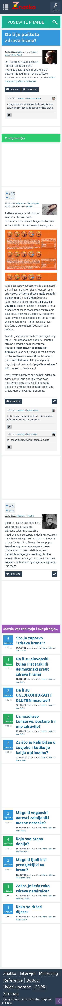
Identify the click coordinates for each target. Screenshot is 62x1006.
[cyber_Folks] (36, 292)
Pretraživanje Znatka (39, 329)
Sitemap (11, 993)
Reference (13, 980)
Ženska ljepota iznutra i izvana (39, 58)
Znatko (9, 973)
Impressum (30, 319)
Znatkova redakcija (44, 319)
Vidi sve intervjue (39, 65)
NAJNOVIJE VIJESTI (39, 311)
